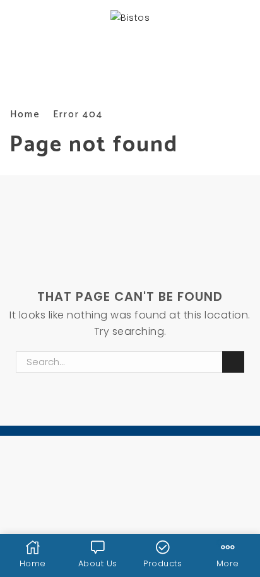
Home (25, 114)
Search (233, 362)
